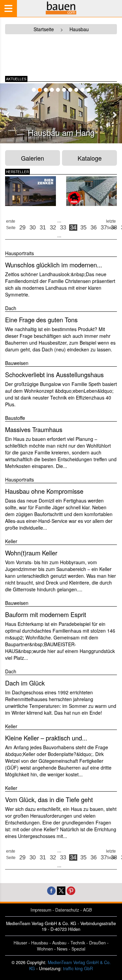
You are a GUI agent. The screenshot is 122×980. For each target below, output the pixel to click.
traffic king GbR (78, 968)
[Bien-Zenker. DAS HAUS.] (30, 191)
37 (104, 227)
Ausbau (59, 943)
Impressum (40, 910)
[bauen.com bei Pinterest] (71, 890)
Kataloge (90, 158)
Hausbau (39, 943)
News (62, 949)
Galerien (32, 158)
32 (53, 227)
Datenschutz (67, 910)
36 (93, 227)
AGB (87, 910)
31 (43, 227)
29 (22, 227)
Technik (77, 943)
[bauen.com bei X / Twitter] (61, 890)
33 (63, 227)
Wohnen (45, 949)
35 (83, 227)
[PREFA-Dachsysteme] (91, 191)
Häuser (20, 943)
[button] (7, 114)
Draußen (97, 943)
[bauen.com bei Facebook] (51, 890)
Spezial (78, 949)
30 (32, 227)
